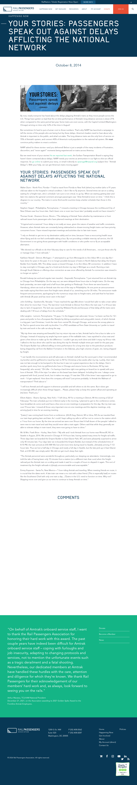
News (101, 640)
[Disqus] (68, 526)
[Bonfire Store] (101, 756)
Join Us (121, 9)
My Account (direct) (107, 742)
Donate (107, 9)
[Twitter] (122, 759)
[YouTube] (119, 756)
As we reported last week (61, 155)
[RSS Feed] (128, 759)
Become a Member (107, 634)
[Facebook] (107, 756)
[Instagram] (113, 756)
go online (36, 162)
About (84, 9)
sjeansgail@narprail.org (87, 162)
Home (101, 729)
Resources (74, 9)
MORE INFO (88, 2)
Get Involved (60, 9)
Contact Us (104, 745)
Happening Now (45, 9)
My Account (96, 9)
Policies (123, 729)
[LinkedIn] (125, 756)
